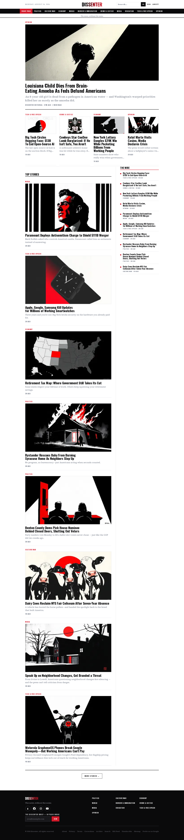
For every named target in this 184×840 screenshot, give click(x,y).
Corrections (89, 831)
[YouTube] (47, 808)
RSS (149, 4)
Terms (79, 831)
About (155, 4)
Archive (99, 831)
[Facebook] (34, 808)
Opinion (159, 11)
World (71, 11)
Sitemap (137, 831)
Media (119, 11)
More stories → (92, 776)
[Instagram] (41, 808)
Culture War (50, 11)
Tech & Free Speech (145, 11)
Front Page (26, 11)
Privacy (72, 831)
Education (129, 11)
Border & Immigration (87, 11)
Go (143, 4)
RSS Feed (116, 831)
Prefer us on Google (151, 831)
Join (55, 819)
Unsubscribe (127, 831)
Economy (62, 11)
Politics (37, 11)
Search (107, 831)
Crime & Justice (107, 11)
